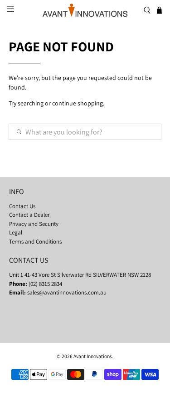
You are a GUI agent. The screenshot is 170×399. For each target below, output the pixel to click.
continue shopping (77, 103)
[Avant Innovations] (85, 10)
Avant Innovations (92, 356)
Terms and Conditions (35, 241)
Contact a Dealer (29, 215)
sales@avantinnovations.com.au (67, 292)
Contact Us (22, 206)
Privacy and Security (33, 224)
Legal (15, 232)
